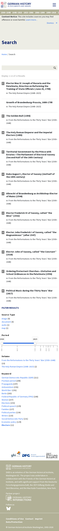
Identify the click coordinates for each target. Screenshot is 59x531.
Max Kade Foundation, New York (41, 488)
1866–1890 (40, 12)
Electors (6, 425)
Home (4, 54)
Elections (6, 403)
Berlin (4, 393)
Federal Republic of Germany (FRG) (18, 396)
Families (6, 409)
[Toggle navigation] (55, 5)
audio (4, 325)
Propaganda (7, 384)
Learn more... (31, 19)
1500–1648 (6, 12)
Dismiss (52, 23)
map (4, 328)
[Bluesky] (8, 508)
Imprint (39, 518)
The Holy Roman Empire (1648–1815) (25, 93)
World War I (7, 390)
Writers (5, 415)
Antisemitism (8, 387)
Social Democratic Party (13, 418)
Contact (29, 518)
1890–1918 (51, 12)
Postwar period (9, 380)
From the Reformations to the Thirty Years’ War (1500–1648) (28, 360)
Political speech (9, 406)
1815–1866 (28, 12)
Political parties (9, 412)
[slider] (1, 343)
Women (5, 399)
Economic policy (9, 422)
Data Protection (14, 522)
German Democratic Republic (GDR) (18, 377)
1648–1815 (17, 12)
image (5, 318)
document (6, 321)
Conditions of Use (15, 518)
